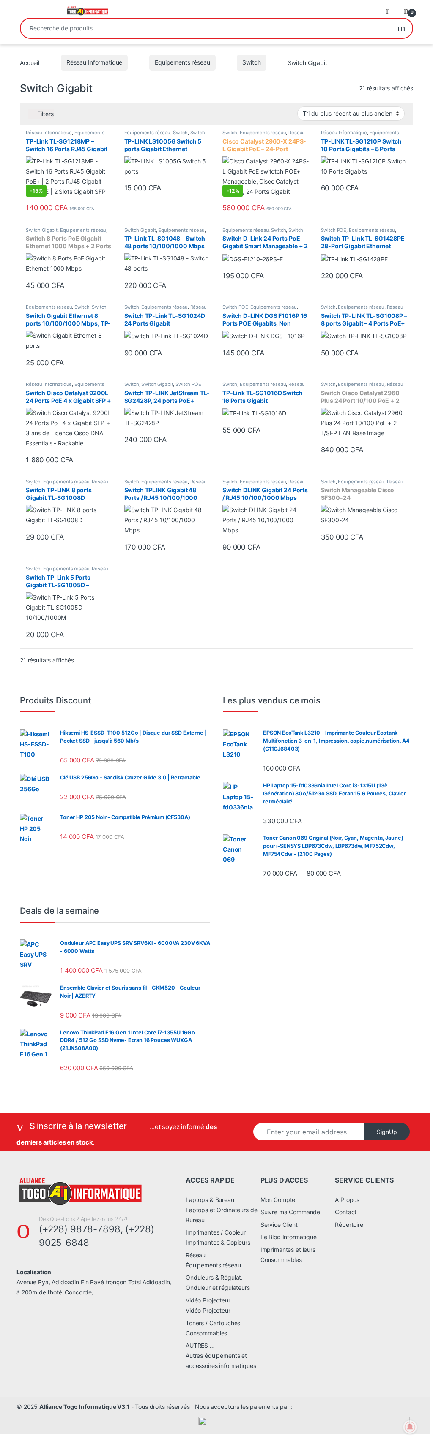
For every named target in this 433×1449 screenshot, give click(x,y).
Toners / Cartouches (213, 1323)
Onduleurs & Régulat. (214, 1277)
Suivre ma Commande (290, 1212)
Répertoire (349, 1224)
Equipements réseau (182, 62)
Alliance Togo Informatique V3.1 (84, 1406)
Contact (345, 1212)
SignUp (387, 1131)
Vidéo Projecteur (208, 1300)
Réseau (196, 1255)
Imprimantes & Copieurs (218, 1242)
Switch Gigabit (42, 230)
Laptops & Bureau (210, 1199)
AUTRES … (200, 1345)
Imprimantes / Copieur (216, 1232)
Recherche (401, 28)
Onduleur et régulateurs (218, 1287)
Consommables (206, 1333)
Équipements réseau (213, 1265)
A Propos (347, 1199)
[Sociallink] (20, 1310)
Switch (251, 62)
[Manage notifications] (410, 1427)
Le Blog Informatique (288, 1236)
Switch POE (334, 230)
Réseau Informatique (94, 62)
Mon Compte (278, 1199)
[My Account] (390, 10)
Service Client (279, 1224)
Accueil (29, 62)
